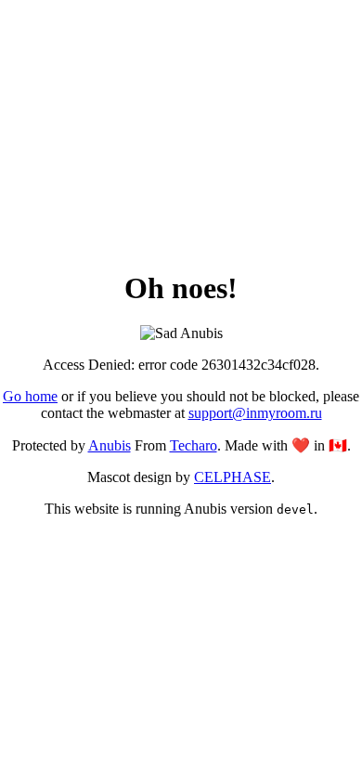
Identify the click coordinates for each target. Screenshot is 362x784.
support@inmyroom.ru (255, 413)
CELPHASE (232, 477)
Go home (30, 396)
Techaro (193, 445)
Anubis (109, 445)
